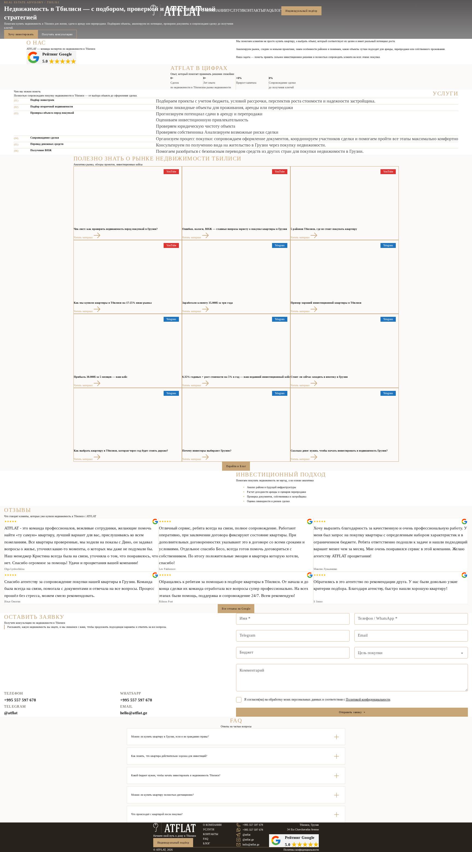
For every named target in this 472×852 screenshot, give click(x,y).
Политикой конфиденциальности (368, 699)
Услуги (235, 10)
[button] (236, 736)
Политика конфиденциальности (301, 849)
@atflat (10, 713)
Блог (276, 10)
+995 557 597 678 (20, 700)
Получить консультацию (57, 34)
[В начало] (176, 10)
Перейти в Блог (236, 466)
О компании (215, 10)
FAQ (268, 10)
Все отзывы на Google (236, 608)
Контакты (253, 10)
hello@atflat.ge (133, 713)
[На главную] (174, 827)
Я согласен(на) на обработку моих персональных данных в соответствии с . (317, 699)
